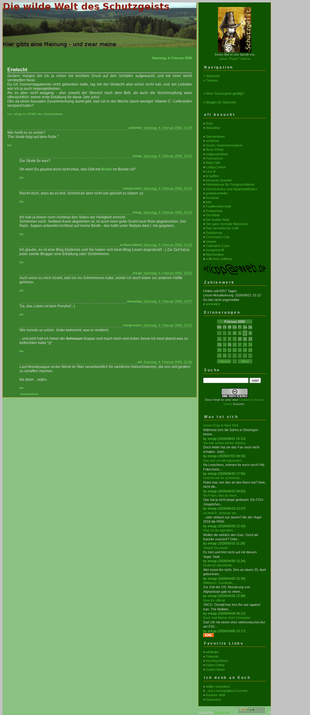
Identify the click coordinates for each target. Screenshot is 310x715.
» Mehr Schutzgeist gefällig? (223, 93)
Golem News (215, 669)
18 (245, 344)
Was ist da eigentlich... (219, 530)
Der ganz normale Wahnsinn (227, 224)
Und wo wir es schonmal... (222, 478)
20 (219, 350)
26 (250, 350)
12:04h (31, 114)
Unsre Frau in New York (221, 425)
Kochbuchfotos (217, 661)
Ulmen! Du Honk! (215, 548)
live (40, 114)
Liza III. (211, 171)
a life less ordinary (219, 259)
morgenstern (132, 188)
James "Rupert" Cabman (234, 58)
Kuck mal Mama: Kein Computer (226, 617)
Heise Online (215, 665)
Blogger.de (222, 712)
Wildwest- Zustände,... (219, 583)
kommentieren (54, 114)
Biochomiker (215, 254)
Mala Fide (213, 162)
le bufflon (212, 176)
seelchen (135, 128)
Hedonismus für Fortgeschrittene (230, 184)
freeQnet (212, 198)
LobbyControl (216, 167)
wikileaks (212, 652)
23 (234, 350)
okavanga (134, 301)
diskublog (213, 128)
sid (139, 362)
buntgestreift (215, 250)
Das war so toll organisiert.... (224, 460)
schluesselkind (131, 245)
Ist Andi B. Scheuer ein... (221, 513)
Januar (224, 361)
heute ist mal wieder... (219, 565)
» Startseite (211, 76)
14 (224, 344)
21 (224, 350)
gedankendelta (216, 193)
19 (250, 344)
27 (219, 355)
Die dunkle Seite (217, 219)
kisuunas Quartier (219, 180)
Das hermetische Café (222, 228)
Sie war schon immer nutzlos (224, 443)
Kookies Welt (215, 695)
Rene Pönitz (215, 149)
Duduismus (214, 211)
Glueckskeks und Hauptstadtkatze (231, 189)
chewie (211, 241)
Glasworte (213, 699)
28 (224, 355)
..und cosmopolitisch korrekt (226, 691)
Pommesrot (214, 158)
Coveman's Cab (217, 237)
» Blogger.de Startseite (219, 102)
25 (245, 350)
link (9, 145)
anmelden (213, 304)
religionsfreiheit (217, 154)
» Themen (210, 80)
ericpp (17, 114)
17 (240, 344)
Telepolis (212, 656)
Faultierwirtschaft (218, 206)
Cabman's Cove (217, 246)
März (245, 361)
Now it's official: (214, 600)
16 (234, 344)
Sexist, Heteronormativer (224, 145)
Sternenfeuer (215, 136)
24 (240, 350)
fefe (208, 202)
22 (229, 350)
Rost (209, 123)
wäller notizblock (218, 686)
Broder (106, 169)
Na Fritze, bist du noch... (221, 495)
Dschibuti (212, 215)
